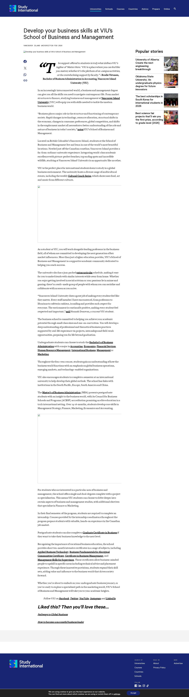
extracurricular (84, 272)
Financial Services (106, 346)
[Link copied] (25, 81)
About (156, 663)
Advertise (178, 663)
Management (104, 350)
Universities (95, 9)
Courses (120, 9)
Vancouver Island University (37, 46)
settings (117, 694)
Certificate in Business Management (84, 555)
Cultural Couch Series (79, 176)
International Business (83, 350)
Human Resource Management (54, 350)
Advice (145, 9)
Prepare (156, 9)
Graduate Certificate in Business (100, 532)
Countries (133, 9)
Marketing (43, 354)
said (68, 311)
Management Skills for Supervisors (56, 559)
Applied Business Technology (53, 552)
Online (167, 9)
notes (80, 129)
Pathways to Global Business (53, 614)
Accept (133, 693)
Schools (109, 9)
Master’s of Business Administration (61, 392)
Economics (90, 346)
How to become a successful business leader (61, 622)
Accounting (76, 346)
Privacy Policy (159, 667)
